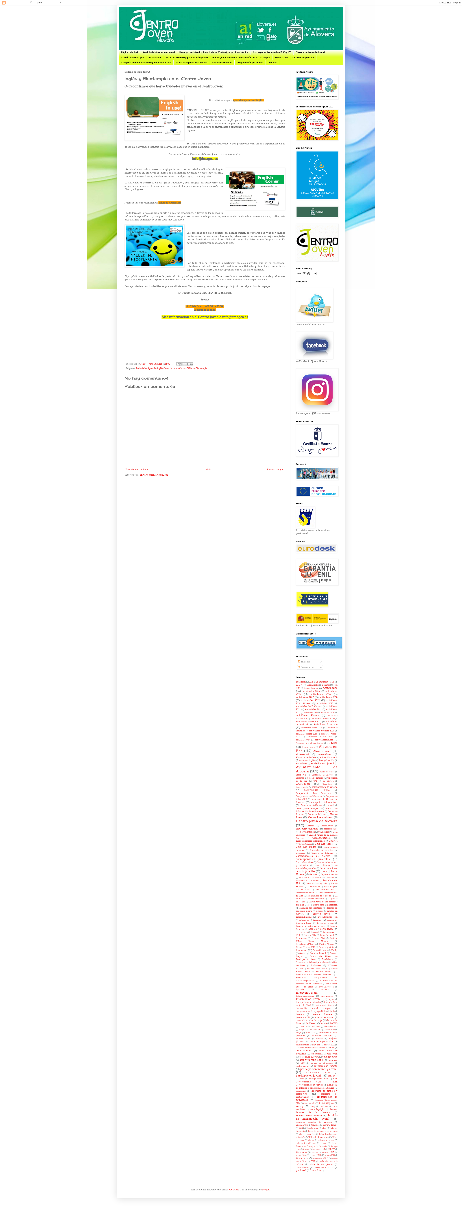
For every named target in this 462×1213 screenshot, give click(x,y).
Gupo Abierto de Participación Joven (312, 962)
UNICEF (331, 1149)
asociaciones (301, 763)
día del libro (303, 890)
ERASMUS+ (155, 57)
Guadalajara (328, 959)
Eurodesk (315, 932)
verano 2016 (301, 1155)
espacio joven (302, 932)
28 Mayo (300, 685)
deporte (313, 874)
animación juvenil (328, 757)
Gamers (302, 953)
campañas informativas (324, 802)
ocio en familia (317, 1054)
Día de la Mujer (313, 887)
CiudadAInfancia (321, 838)
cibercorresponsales (307, 828)
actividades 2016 (321, 694)
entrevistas (304, 920)
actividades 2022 (313, 709)
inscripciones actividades (308, 1002)
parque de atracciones (322, 1063)
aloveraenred (302, 754)
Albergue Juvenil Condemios (309, 743)
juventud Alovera (322, 1014)
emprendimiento (304, 917)
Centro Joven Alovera (320, 817)
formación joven (320, 950)
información (327, 996)
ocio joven (331, 1053)
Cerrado (311, 826)
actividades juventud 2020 (321, 731)
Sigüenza (315, 1125)
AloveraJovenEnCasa (306, 757)
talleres (311, 1140)
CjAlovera (333, 841)
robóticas (324, 1107)
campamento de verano (325, 787)
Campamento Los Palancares (313, 793)
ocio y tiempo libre (311, 1060)
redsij (299, 1106)
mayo (298, 1033)
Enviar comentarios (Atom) (154, 474)
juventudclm (301, 1020)
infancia (325, 990)
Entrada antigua (275, 469)
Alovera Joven (308, 747)
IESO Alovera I (326, 987)
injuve (331, 999)
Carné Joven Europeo (132, 57)
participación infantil (325, 1066)
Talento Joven (312, 1128)
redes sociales (309, 1103)
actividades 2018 (329, 697)
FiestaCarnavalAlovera (306, 944)
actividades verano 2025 (320, 737)
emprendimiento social (327, 917)
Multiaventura (302, 1045)
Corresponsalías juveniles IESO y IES (272, 52)
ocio (332, 1048)
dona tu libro (318, 905)
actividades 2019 (310, 700)
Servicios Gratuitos (222, 62)
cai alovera (328, 781)
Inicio (208, 469)
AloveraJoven (324, 754)
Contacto (272, 62)
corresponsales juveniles (313, 859)
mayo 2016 (310, 1033)
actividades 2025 (328, 713)
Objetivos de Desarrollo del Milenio (311, 1048)
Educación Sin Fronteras (310, 908)
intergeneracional (304, 1011)
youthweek (301, 1170)
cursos (324, 871)
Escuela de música (325, 923)
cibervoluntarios (306, 832)
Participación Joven (318, 1072)
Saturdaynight (317, 1109)
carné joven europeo (307, 808)
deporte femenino (329, 875)
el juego (319, 911)
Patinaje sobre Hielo (318, 1079)
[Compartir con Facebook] (188, 364)
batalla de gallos (327, 772)
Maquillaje (303, 1030)
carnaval (330, 805)
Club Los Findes (306, 847)
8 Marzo (326, 685)
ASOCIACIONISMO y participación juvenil (186, 57)
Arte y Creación (326, 760)
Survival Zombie (330, 1125)
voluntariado (302, 1167)
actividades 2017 (305, 697)
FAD (298, 935)
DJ (308, 905)
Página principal (129, 52)
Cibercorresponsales (303, 57)
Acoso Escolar (311, 688)
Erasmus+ (317, 920)
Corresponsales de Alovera (313, 856)
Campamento (302, 787)
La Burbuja (316, 1020)
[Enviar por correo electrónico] (178, 364)
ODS (302, 1063)
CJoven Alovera (305, 844)
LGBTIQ (333, 1023)
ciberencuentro (330, 829)
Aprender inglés (155, 368)
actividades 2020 (325, 704)
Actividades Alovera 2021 (308, 721)
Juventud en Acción (324, 1017)
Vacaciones (301, 1152)
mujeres (319, 1038)
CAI (315, 781)
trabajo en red (318, 1149)
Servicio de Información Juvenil (158, 52)
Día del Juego (329, 887)
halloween (316, 965)
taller (324, 1128)
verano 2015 (328, 1152)
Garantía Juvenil (318, 953)
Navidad (316, 1045)
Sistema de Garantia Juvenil (310, 52)
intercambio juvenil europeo (313, 1008)
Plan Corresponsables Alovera (192, 62)
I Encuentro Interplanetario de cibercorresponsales (316, 978)
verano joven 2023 (320, 1158)
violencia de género (321, 1164)
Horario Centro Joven (317, 969)
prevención (301, 1091)
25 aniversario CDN (325, 682)
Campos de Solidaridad (311, 805)
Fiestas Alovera (326, 944)
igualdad (300, 989)
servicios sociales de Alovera (314, 1122)
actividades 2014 (311, 691)
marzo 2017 (330, 1030)
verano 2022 (329, 1155)
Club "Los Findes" (324, 843)
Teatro (323, 1143)
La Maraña (311, 1023)
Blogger (266, 1189)
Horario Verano (323, 972)
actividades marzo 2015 (306, 734)
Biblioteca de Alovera (322, 775)
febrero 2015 (310, 935)
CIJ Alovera (323, 832)
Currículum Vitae (304, 862)
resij (313, 1107)
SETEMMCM (302, 1125)
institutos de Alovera (324, 1005)
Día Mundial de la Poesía (319, 896)
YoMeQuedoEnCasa (324, 1167)
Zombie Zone (315, 1170)
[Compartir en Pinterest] (191, 364)
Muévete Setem (303, 1039)
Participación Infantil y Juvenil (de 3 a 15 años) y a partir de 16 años (213, 52)
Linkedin (303, 1027)
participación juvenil (309, 1075)
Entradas (305, 661)
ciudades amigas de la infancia (310, 841)
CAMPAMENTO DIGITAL (317, 790)
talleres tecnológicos (305, 1143)
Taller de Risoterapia (197, 368)
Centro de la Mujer (317, 814)
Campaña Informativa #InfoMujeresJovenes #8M (146, 62)
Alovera (332, 742)
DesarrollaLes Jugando (316, 884)
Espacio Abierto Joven (320, 929)
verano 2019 (315, 1155)
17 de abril (301, 682)
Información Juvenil (308, 999)
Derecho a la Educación (310, 878)
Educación (332, 905)
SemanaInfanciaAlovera (309, 1115)
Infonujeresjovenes (305, 996)
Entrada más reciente (137, 469)
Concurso (300, 853)
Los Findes (315, 1027)
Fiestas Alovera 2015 (305, 947)
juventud (300, 1014)
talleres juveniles (326, 1140)
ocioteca (333, 1060)
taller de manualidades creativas (322, 1131)
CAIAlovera (303, 783)
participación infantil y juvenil (318, 1069)
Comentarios (307, 667)
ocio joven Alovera (309, 1057)
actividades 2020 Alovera (309, 706)
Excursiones (328, 932)
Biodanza (300, 778)
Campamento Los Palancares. (309, 796)
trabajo (306, 1149)
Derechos (330, 878)
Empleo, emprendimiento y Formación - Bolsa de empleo (241, 57)
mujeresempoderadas (321, 1041)
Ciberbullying (327, 826)
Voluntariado (281, 57)
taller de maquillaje (307, 1134)
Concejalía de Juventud (321, 850)
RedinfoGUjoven (327, 1103)
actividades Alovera (307, 715)
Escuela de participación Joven (311, 926)
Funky (334, 950)
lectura (324, 1023)
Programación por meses (250, 62)
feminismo (301, 938)
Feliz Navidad (327, 935)
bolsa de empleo (315, 778)
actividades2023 (303, 740)
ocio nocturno (329, 1056)
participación (302, 1066)
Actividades (141, 368)
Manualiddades (330, 1027)
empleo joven (321, 913)
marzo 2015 (316, 1030)
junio (332, 1011)
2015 (311, 682)
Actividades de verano (325, 724)
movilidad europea (322, 1035)
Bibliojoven (301, 775)
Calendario (327, 784)
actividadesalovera (324, 740)
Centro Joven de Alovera (175, 368)
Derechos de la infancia (307, 881)
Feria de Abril (318, 938)
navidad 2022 (329, 1045)
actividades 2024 (311, 713)
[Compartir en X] (184, 364)
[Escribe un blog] (181, 364)
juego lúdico (321, 1011)
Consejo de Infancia (322, 853)
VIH (313, 1161)
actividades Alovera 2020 (322, 719)
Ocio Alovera (303, 1050)
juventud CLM (303, 1017)
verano (315, 1152)
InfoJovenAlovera (307, 992)
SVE (301, 1128)
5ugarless (233, 1189)
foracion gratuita (326, 947)
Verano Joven (302, 1158)
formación (301, 950)
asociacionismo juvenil (322, 763)
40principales (313, 685)
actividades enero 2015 (311, 728)
